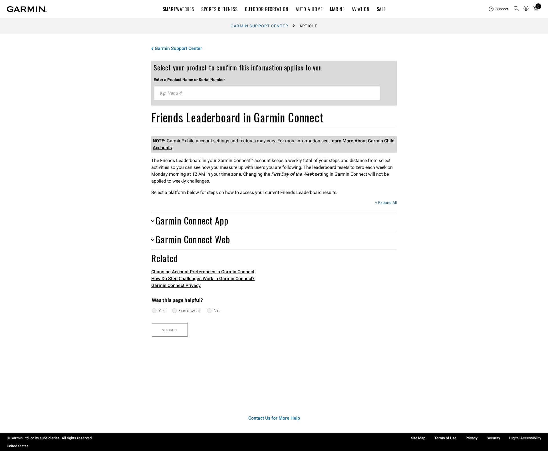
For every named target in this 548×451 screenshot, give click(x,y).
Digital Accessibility (525, 438)
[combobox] (267, 93)
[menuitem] (499, 9)
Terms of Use (445, 438)
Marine (337, 9)
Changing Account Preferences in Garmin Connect (202, 271)
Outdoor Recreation (267, 9)
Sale (381, 9)
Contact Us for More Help (274, 418)
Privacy (472, 438)
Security (493, 438)
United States (18, 446)
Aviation (360, 9)
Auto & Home (309, 9)
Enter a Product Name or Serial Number (189, 79)
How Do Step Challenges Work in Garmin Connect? (203, 278)
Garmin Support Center (259, 26)
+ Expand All (386, 203)
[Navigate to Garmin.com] (27, 9)
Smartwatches (178, 9)
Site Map (418, 438)
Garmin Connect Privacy (176, 285)
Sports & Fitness (219, 9)
